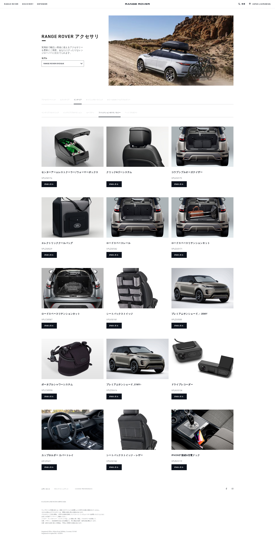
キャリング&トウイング (94, 99)
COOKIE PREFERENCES (83, 489)
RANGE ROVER (11, 4)
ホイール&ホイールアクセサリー (118, 99)
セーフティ (90, 112)
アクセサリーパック (49, 99)
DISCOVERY (27, 4)
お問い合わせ (46, 489)
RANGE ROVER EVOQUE (54, 64)
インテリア (78, 99)
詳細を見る (49, 184)
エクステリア (64, 99)
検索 (243, 4)
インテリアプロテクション (72, 112)
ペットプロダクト (131, 112)
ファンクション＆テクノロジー (110, 112)
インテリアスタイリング (50, 112)
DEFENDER (42, 4)
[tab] (49, 99)
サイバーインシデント (61, 489)
